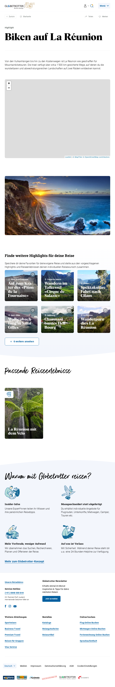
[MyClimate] (34, 677)
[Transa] (22, 678)
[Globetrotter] (67, 677)
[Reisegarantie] (83, 677)
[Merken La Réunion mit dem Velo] (38, 393)
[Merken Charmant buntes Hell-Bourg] (69, 310)
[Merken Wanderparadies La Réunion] (105, 310)
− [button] (9, 88)
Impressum (36, 666)
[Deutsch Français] (9, 666)
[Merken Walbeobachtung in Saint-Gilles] (32, 310)
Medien (23, 666)
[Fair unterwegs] (49, 678)
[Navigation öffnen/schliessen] (86, 5)
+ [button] (9, 83)
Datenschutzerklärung (55, 666)
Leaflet (68, 157)
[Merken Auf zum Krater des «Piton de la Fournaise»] (32, 274)
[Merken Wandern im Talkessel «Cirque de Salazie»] (69, 274)
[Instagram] (9, 606)
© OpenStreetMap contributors (96, 157)
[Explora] (8, 678)
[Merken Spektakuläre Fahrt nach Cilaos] (105, 274)
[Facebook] (5, 606)
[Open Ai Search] (91, 6)
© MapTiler (77, 157)
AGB (71, 666)
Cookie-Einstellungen (87, 666)
